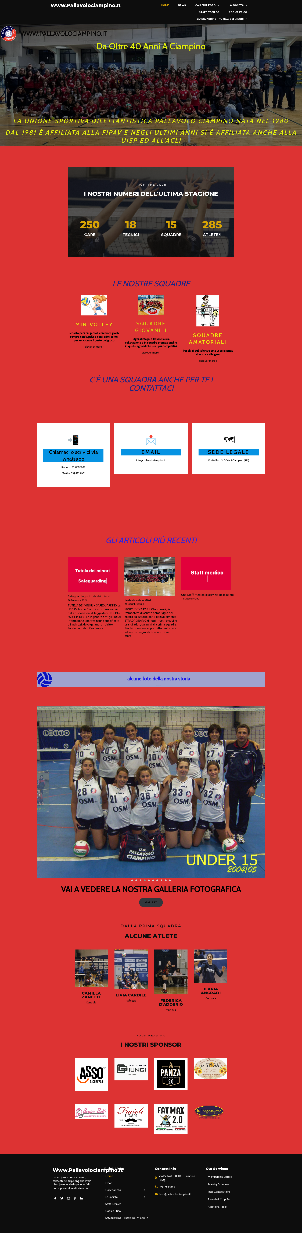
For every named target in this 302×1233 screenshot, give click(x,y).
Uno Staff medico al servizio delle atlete (207, 595)
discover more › (94, 346)
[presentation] (39, 795)
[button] (132, 880)
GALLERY (151, 902)
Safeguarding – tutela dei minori (89, 596)
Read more (96, 628)
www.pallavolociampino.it (63, 33)
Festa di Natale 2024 (137, 600)
